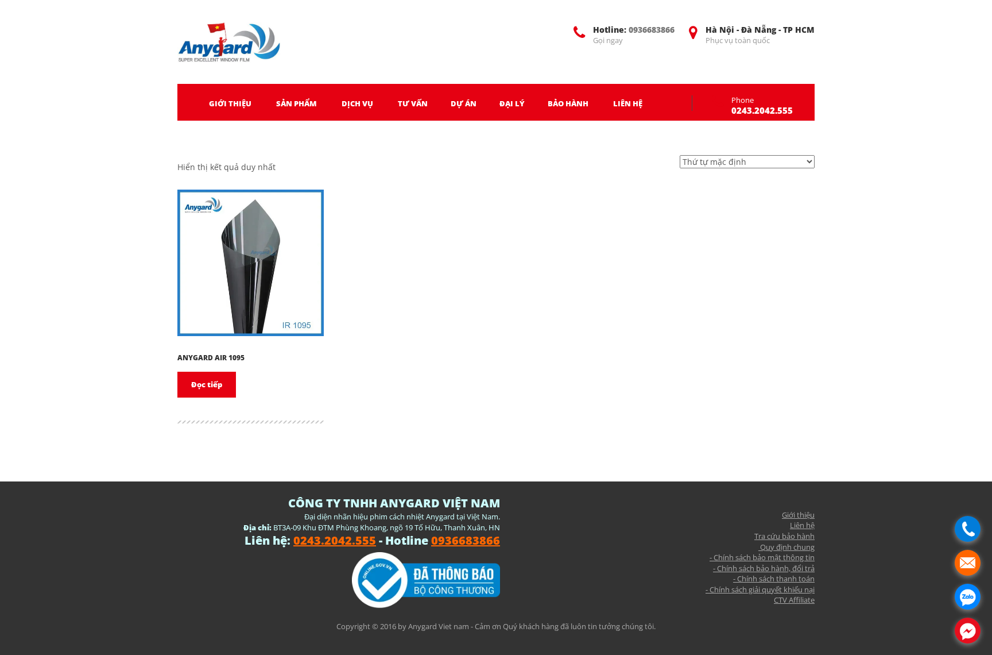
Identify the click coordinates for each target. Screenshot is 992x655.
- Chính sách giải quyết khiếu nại (760, 589)
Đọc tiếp (206, 384)
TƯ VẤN (413, 103)
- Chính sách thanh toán (774, 578)
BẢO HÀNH (568, 103)
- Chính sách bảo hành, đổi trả (764, 568)
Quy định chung (786, 547)
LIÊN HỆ (627, 103)
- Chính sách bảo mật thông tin (762, 557)
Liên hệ (802, 525)
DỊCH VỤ (357, 103)
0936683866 (652, 29)
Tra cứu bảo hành (784, 536)
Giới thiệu (798, 515)
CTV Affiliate (794, 600)
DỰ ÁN (463, 103)
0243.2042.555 (762, 110)
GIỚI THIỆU (230, 103)
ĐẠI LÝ (512, 103)
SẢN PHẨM (296, 103)
